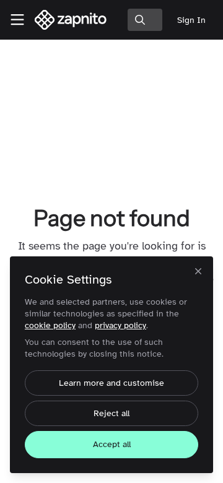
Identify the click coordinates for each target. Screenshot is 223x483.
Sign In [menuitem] (191, 20)
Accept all (112, 444)
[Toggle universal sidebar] (17, 19)
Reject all (111, 413)
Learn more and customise (111, 383)
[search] (145, 20)
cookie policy (50, 325)
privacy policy (120, 325)
